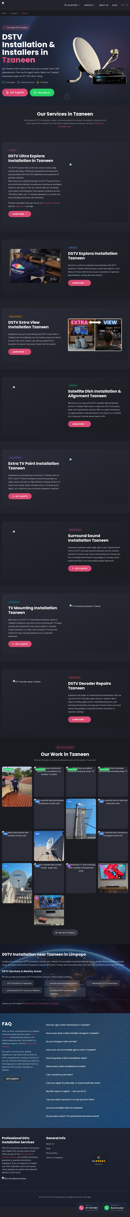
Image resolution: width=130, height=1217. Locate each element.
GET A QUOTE (17, 92)
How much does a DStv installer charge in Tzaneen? (72, 1033)
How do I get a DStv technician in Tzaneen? (68, 1024)
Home (4, 13)
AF (127, 5)
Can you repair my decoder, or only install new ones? (73, 1082)
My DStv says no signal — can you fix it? (66, 1091)
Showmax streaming (51, 203)
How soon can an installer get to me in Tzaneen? (71, 1049)
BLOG (114, 5)
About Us (50, 1143)
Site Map (87, 1197)
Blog (48, 1148)
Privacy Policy (52, 1153)
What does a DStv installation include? (66, 1066)
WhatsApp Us (44, 92)
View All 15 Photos (66, 932)
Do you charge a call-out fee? (61, 1041)
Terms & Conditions (54, 1157)
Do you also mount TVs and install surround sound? (72, 1116)
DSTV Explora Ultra (20, 167)
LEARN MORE (18, 214)
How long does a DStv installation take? (66, 1058)
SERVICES (88, 5)
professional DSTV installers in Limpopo (41, 1003)
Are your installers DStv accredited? (64, 1107)
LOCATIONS (72, 5)
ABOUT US (103, 5)
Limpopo (14, 13)
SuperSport (20, 206)
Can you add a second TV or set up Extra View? (70, 1099)
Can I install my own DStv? (59, 1074)
